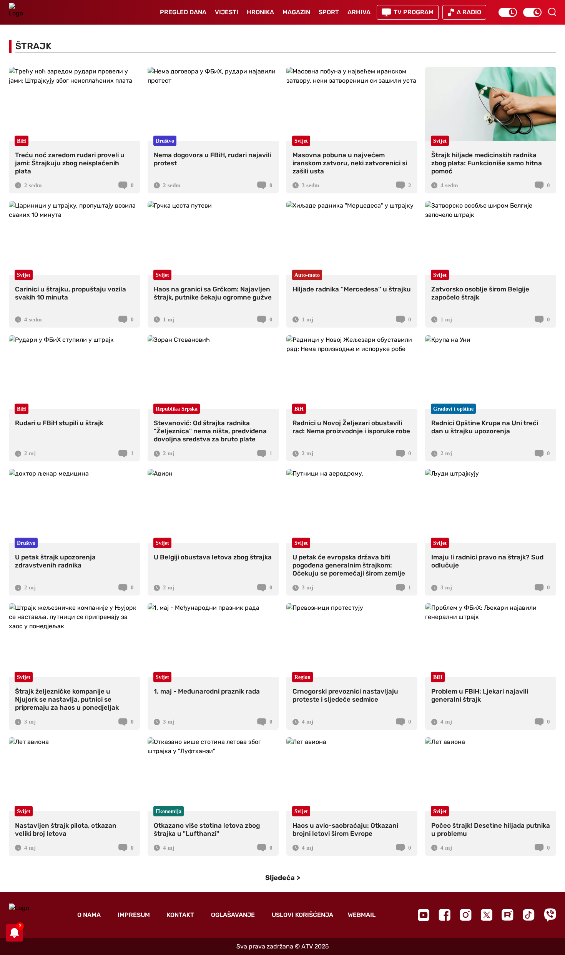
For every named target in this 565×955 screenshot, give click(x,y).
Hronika (260, 12)
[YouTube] (423, 915)
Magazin (296, 12)
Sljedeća (280, 877)
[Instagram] (466, 915)
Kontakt (180, 914)
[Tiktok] (529, 915)
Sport (329, 12)
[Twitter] (486, 915)
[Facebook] (444, 915)
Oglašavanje (233, 914)
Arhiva (359, 12)
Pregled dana (183, 12)
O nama (89, 914)
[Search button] (552, 12)
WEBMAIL (362, 914)
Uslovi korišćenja (302, 914)
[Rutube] (507, 915)
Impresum (134, 914)
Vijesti (226, 12)
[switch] (508, 12)
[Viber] (550, 915)
